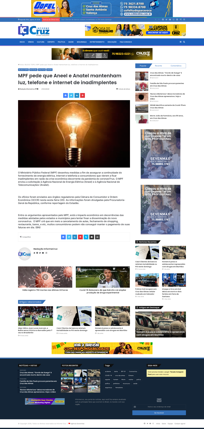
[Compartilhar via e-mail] (91, 237)
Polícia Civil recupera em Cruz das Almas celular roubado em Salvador (146, 291)
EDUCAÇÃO (112, 42)
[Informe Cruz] (33, 30)
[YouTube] (43, 253)
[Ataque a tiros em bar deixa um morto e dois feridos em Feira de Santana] (174, 280)
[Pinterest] (82, 95)
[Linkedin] (76, 95)
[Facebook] (65, 95)
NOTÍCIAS (33, 69)
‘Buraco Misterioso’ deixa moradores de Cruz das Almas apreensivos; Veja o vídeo (167, 96)
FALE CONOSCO (126, 42)
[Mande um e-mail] (37, 89)
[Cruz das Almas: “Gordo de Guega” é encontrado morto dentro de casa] (141, 76)
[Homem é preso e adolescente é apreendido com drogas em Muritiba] (112, 316)
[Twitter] (71, 95)
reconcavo (126, 383)
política (107, 383)
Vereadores (119, 387)
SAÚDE (71, 42)
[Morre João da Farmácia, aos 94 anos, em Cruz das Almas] (141, 119)
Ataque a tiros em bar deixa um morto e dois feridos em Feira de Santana (171, 293)
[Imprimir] (97, 237)
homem (115, 379)
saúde (135, 383)
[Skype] (86, 237)
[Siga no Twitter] (36, 89)
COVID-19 (108, 375)
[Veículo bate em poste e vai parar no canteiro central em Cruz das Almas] (94, 381)
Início (21, 65)
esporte (107, 379)
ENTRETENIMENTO (97, 42)
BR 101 (123, 371)
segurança (108, 387)
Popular (143, 66)
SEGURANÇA (82, 42)
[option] (142, 324)
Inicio (22, 42)
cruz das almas (120, 375)
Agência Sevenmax (77, 424)
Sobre (164, 424)
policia (138, 379)
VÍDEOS (31, 42)
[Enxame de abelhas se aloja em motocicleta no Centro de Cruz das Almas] (67, 389)
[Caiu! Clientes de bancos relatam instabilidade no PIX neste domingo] (74, 316)
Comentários (176, 66)
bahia (116, 371)
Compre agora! (179, 424)
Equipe (170, 424)
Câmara (131, 375)
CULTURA (40, 42)
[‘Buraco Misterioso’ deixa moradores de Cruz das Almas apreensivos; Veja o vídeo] (141, 97)
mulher (131, 379)
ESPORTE (51, 42)
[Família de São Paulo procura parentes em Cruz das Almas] (141, 86)
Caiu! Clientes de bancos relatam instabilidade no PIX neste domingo (72, 329)
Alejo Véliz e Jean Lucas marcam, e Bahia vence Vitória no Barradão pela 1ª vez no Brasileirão (35, 330)
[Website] (35, 253)
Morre (123, 379)
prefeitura (116, 383)
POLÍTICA (61, 42)
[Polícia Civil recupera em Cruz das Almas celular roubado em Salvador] (147, 280)
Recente (158, 66)
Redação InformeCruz (27, 89)
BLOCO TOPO (30, 65)
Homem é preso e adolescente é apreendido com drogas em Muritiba (111, 329)
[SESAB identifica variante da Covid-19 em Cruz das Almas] (141, 108)
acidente (108, 371)
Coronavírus (133, 371)
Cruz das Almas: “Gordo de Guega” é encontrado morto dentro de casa (166, 74)
